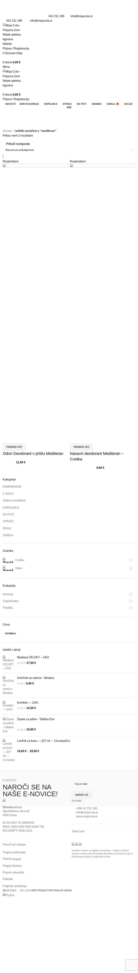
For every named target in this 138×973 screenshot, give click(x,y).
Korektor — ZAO (27, 702)
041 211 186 (56, 16)
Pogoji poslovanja (14, 852)
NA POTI (8, 514)
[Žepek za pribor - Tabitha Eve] (8, 725)
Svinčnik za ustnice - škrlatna (35, 677)
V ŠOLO (8, 493)
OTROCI (8, 521)
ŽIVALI (7, 528)
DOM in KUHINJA (14, 500)
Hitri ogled (7, 438)
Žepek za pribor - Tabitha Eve (35, 719)
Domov (8, 130)
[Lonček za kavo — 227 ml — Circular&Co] (8, 750)
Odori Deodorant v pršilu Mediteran (33, 453)
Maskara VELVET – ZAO (33, 657)
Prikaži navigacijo (18, 144)
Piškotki (8, 879)
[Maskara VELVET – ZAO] (8, 662)
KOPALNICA (11, 507)
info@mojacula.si (81, 16)
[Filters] (4, 901)
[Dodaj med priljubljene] (16, 438)
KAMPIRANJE (12, 486)
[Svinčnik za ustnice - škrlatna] (8, 685)
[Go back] (7, 113)
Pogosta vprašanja (15, 886)
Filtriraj (10, 633)
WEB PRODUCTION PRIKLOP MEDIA (51, 890)
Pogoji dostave (12, 865)
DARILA (8, 535)
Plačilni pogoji (12, 858)
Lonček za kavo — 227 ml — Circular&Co (43, 740)
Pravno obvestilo (13, 872)
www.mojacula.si (86, 816)
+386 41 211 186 (86, 808)
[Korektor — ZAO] (8, 706)
